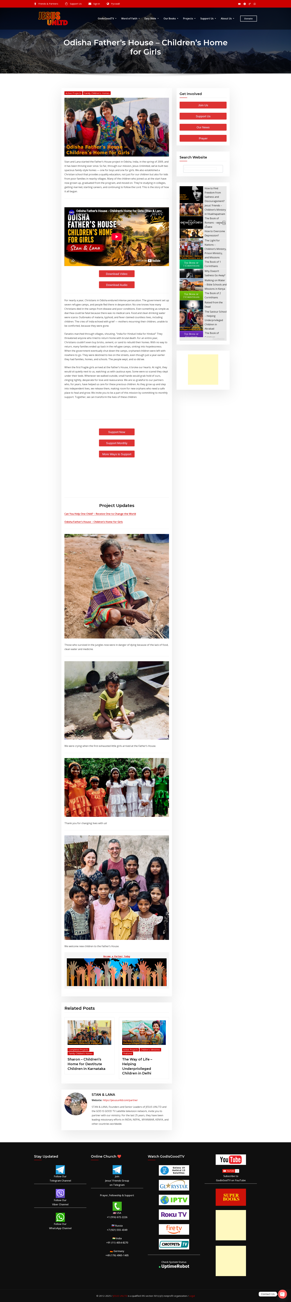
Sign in (96, 3)
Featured (127, 1053)
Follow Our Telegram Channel (60, 1178)
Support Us (76, 3)
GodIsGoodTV (106, 18)
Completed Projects (78, 1049)
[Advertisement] (204, 369)
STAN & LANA (103, 1095)
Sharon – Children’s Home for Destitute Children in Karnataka (86, 1064)
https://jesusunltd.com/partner (120, 1100)
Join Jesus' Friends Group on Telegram (117, 1181)
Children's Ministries (150, 1049)
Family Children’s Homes (97, 93)
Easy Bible (151, 18)
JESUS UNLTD (120, 1295)
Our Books (170, 18)
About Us (226, 18)
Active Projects (73, 93)
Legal (192, 1295)
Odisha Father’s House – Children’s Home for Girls (93, 521)
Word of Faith (129, 18)
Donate (248, 18)
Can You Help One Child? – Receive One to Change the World (100, 513)
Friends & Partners (48, 3)
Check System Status (173, 1262)
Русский (115, 3)
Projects (188, 18)
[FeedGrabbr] (203, 339)
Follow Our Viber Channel (60, 1202)
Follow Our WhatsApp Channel (60, 1226)
